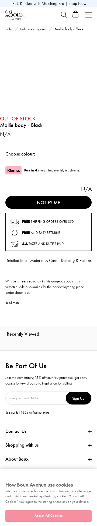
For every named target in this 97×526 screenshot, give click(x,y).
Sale (8, 29)
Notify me (48, 202)
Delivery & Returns (76, 260)
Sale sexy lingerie (33, 29)
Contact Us (15, 431)
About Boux (17, 459)
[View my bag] (75, 16)
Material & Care (43, 260)
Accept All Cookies (48, 516)
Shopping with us (22, 445)
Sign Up (78, 398)
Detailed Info (16, 260)
